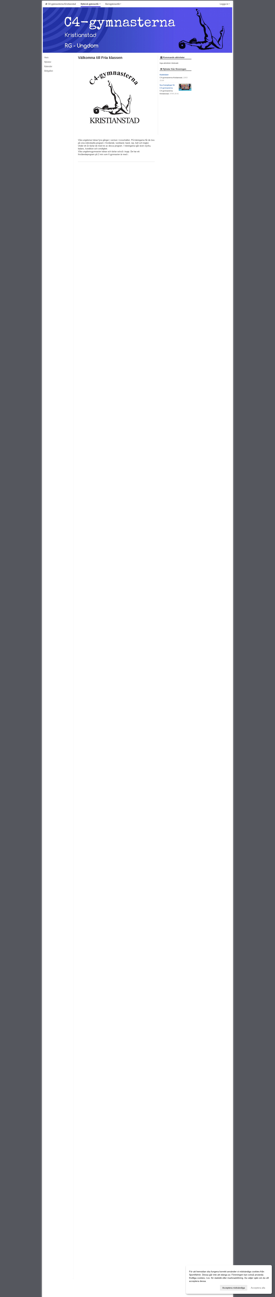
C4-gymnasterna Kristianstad (61, 4)
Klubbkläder (164, 75)
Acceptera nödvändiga (233, 1287)
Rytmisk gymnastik (90, 4)
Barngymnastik (112, 4)
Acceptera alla (258, 1287)
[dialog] (229, 1279)
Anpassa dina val (197, 1287)
